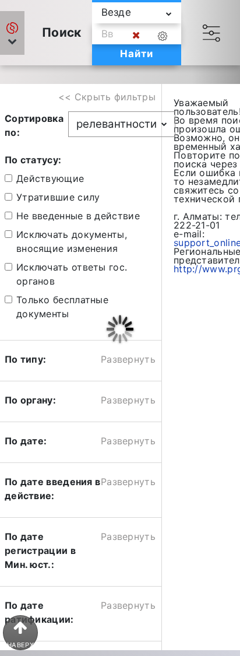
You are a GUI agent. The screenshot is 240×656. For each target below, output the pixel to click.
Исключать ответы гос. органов (71, 274)
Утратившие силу (58, 197)
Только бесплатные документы (62, 307)
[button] (12, 33)
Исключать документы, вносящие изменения (71, 241)
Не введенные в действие (78, 216)
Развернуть (128, 359)
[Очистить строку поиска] (136, 35)
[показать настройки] (165, 35)
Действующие (50, 178)
